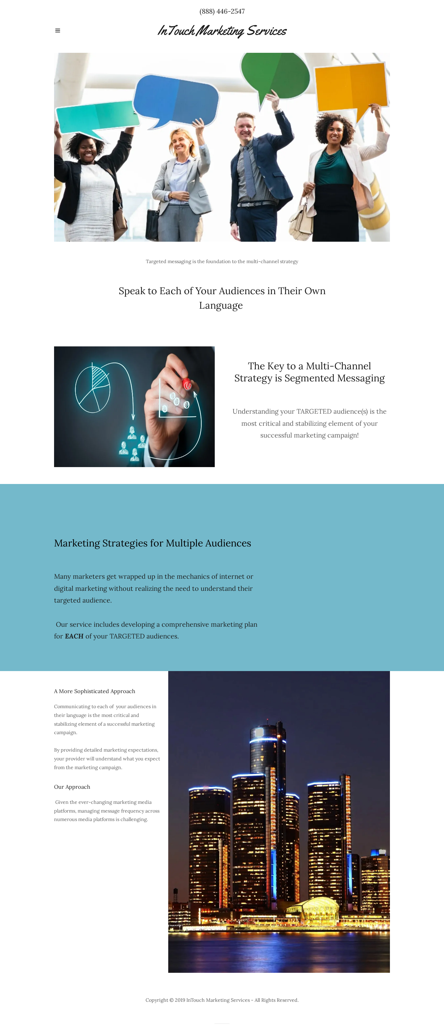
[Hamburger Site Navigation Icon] (71, 30)
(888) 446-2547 (222, 11)
